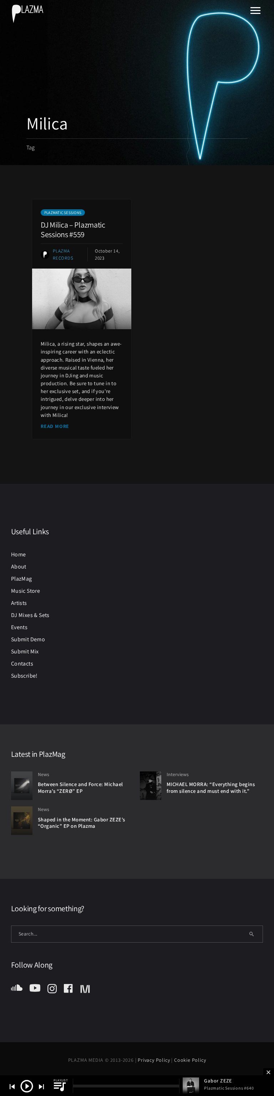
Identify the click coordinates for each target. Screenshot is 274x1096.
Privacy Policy (154, 1060)
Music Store (25, 591)
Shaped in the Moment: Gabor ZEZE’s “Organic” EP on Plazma (81, 823)
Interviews (178, 774)
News (43, 774)
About (18, 566)
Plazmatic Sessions (62, 212)
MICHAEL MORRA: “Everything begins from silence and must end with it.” (211, 787)
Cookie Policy (190, 1060)
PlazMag (21, 578)
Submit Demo (28, 639)
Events (19, 627)
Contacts (22, 663)
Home (18, 554)
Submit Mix (25, 651)
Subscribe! (24, 675)
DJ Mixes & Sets (30, 615)
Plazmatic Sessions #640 (229, 1088)
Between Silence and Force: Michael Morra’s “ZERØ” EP (80, 787)
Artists (19, 603)
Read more (55, 426)
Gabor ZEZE (218, 1080)
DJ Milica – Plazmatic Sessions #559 (73, 229)
